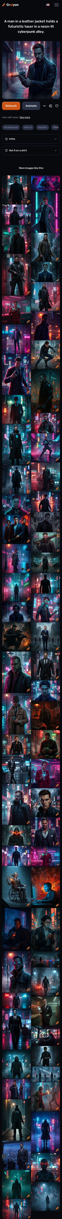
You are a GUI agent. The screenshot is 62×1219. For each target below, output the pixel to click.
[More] (44, 106)
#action (42, 127)
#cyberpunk (11, 127)
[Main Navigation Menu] (56, 5)
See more (25, 117)
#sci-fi (28, 127)
